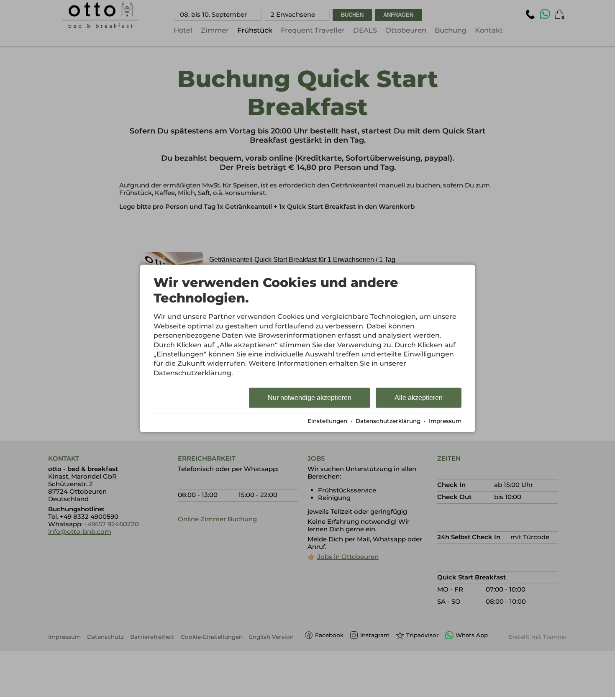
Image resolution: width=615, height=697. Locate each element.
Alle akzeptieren (419, 397)
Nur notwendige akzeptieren (309, 397)
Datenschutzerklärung (388, 421)
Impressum (445, 421)
